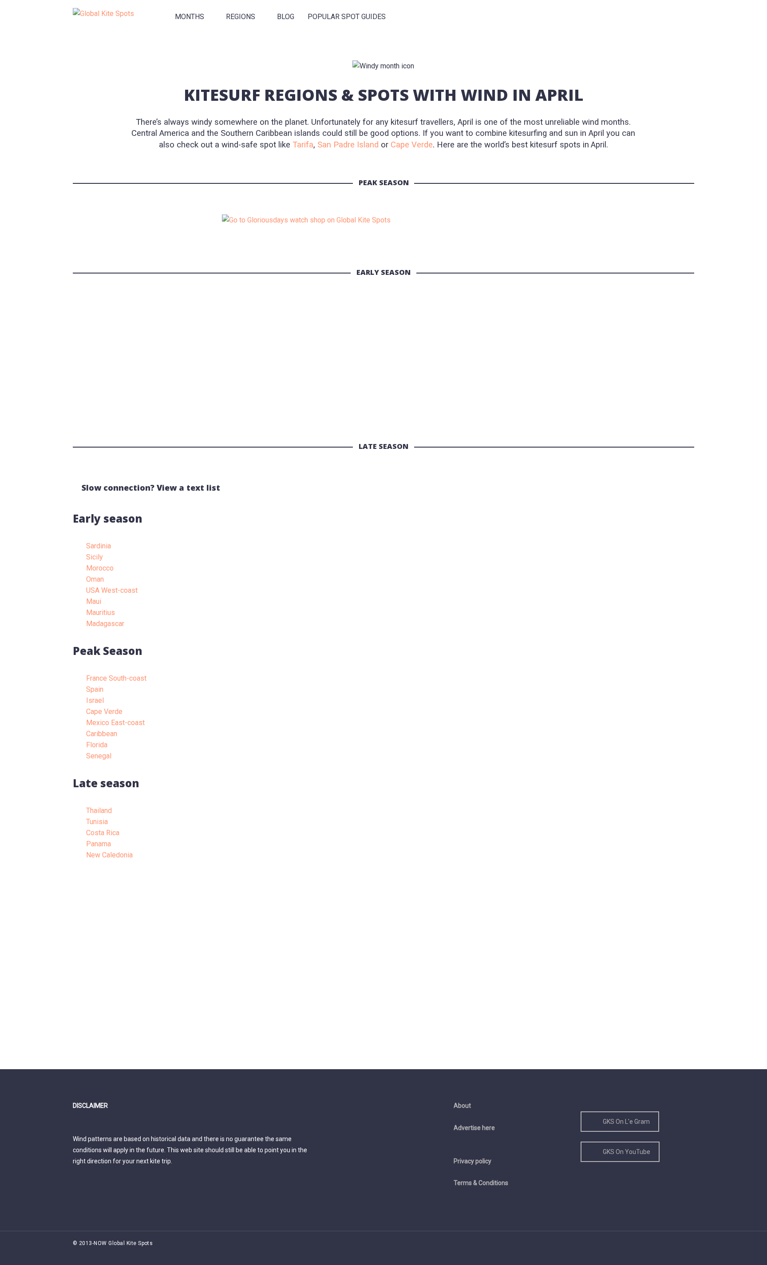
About (462, 1105)
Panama (98, 844)
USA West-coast (112, 590)
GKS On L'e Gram (626, 1121)
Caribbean (101, 734)
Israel (95, 700)
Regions (240, 16)
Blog (285, 16)
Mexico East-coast (115, 722)
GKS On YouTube (626, 1151)
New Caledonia (109, 855)
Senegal (98, 756)
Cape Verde (412, 145)
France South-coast (116, 678)
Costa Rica (102, 833)
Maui (93, 601)
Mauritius (100, 612)
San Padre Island (348, 145)
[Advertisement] (339, 366)
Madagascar (105, 623)
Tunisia (97, 821)
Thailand (99, 810)
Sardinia (98, 546)
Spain (94, 689)
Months (189, 16)
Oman (95, 579)
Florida (96, 745)
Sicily (94, 557)
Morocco (100, 568)
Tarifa (303, 145)
